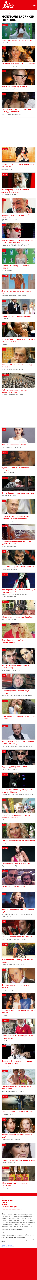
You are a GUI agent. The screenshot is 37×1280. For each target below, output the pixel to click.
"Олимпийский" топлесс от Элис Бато (16, 863)
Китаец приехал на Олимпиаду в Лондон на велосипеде (18, 1036)
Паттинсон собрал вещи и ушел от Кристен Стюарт (15, 666)
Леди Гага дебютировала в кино (14, 766)
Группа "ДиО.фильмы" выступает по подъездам (15, 468)
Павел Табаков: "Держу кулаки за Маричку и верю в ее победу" (18, 742)
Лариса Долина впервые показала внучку (18, 493)
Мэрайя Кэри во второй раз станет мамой (18, 63)
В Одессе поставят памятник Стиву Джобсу (18, 617)
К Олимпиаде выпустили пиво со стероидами (15, 1184)
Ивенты (4, 1202)
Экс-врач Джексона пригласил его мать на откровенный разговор (18, 340)
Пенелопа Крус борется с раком (14, 444)
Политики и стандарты (9, 1207)
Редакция (5, 1204)
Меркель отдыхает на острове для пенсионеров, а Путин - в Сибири (15, 517)
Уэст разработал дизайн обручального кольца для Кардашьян (17, 110)
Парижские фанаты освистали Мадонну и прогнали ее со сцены (18, 1062)
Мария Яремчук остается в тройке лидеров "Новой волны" (15, 190)
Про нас (4, 1198)
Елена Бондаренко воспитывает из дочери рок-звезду (18, 717)
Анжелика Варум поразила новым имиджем (15, 266)
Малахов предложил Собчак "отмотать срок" (17, 1135)
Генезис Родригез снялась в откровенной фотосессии (18, 165)
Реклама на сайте (7, 1200)
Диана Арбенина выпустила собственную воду (18, 910)
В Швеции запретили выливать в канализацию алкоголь (14, 391)
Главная (4, 13)
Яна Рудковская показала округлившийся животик (18, 1011)
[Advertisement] (17, 131)
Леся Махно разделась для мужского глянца (16, 292)
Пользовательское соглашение (12, 1209)
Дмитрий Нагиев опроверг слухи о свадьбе (15, 986)
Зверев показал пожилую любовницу (16, 316)
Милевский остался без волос (13, 886)
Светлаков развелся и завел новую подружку (15, 691)
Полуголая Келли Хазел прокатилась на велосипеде (17, 961)
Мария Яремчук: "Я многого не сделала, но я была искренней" (18, 590)
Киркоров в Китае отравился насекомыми (18, 936)
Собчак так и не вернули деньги (14, 86)
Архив (10, 13)
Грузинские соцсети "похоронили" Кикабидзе (15, 216)
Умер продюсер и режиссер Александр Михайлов (17, 365)
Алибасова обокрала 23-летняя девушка (18, 566)
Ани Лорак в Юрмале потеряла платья (17, 40)
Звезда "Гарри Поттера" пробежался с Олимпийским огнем (16, 816)
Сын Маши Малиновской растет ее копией (18, 840)
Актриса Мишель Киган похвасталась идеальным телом (16, 542)
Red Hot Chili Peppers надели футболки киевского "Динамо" (17, 790)
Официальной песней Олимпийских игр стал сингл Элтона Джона (17, 241)
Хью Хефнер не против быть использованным (13, 641)
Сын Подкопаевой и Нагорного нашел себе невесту (17, 1087)
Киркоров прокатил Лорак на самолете (17, 1111)
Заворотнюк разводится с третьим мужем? (18, 1160)
